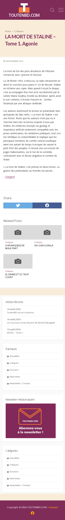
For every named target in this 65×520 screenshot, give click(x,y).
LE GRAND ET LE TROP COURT (17, 276)
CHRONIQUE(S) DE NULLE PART (14, 247)
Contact (53, 507)
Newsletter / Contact (20, 383)
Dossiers (14, 369)
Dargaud (10, 176)
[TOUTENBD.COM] (24, 7)
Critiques (19, 31)
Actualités (15, 356)
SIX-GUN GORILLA (43, 245)
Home (8, 31)
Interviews (15, 376)
